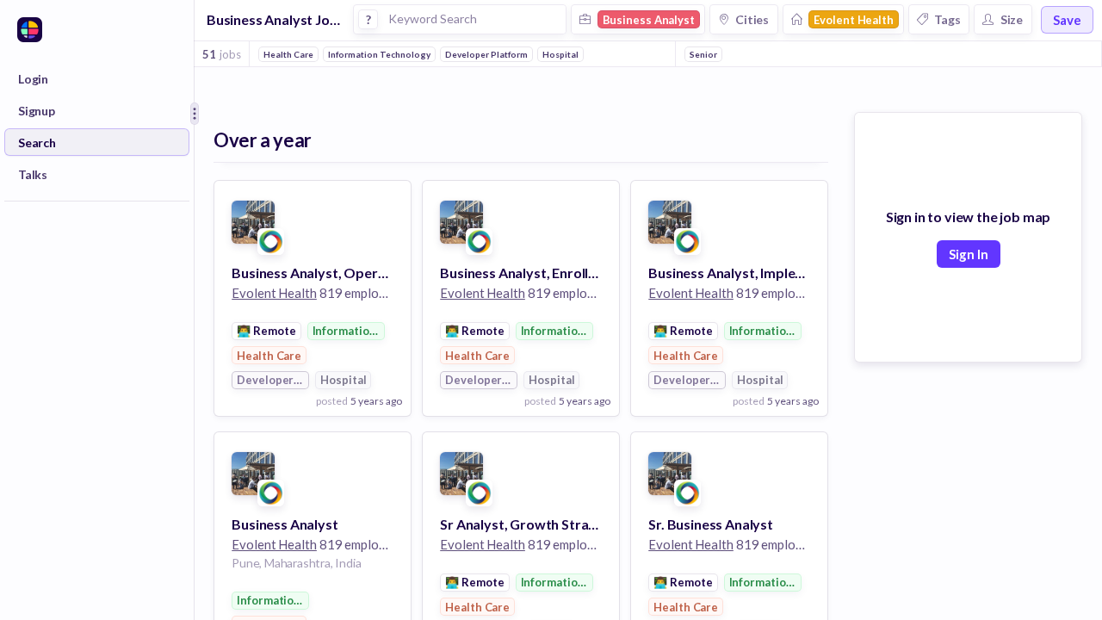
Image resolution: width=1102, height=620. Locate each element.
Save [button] (1067, 20)
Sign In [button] (968, 254)
